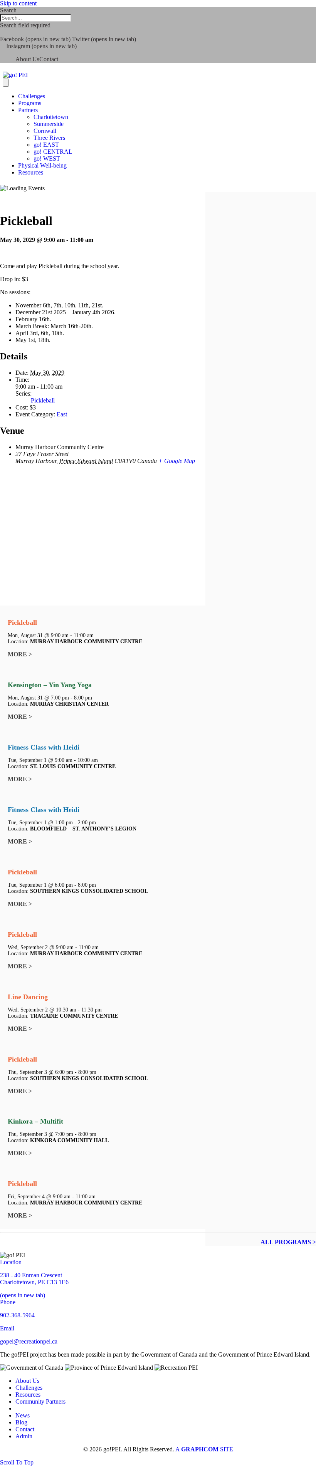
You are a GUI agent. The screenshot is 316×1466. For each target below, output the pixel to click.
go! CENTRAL (53, 151)
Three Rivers (49, 137)
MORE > (20, 654)
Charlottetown (51, 117)
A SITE (204, 1449)
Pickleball (43, 400)
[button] (2, 32)
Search (8, 10)
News (22, 1415)
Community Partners (40, 1401)
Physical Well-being (42, 165)
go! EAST (46, 144)
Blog (21, 1422)
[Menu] (6, 83)
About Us (27, 59)
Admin (23, 1436)
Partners (28, 110)
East (62, 414)
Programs (29, 103)
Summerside (49, 124)
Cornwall (45, 130)
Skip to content (18, 3)
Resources (30, 172)
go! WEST (47, 158)
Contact (48, 59)
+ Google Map (176, 461)
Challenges (31, 96)
